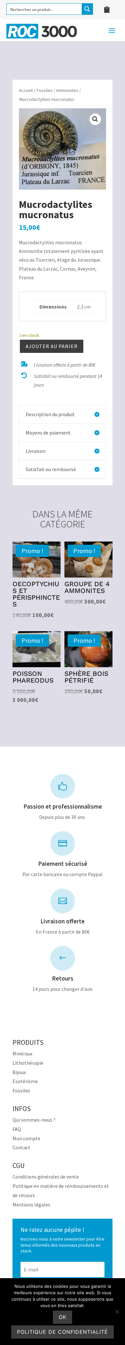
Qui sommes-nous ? (34, 1119)
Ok (62, 1317)
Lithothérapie (28, 1063)
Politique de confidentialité (62, 1332)
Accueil (26, 90)
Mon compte (26, 1138)
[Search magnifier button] (87, 9)
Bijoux (19, 1072)
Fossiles (44, 90)
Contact (21, 1147)
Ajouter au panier (52, 346)
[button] (95, 119)
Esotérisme (25, 1081)
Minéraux (22, 1053)
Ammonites (67, 90)
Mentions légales (31, 1204)
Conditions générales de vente (46, 1176)
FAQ (17, 1129)
